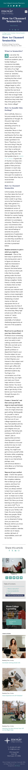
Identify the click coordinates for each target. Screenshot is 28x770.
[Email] (18, 30)
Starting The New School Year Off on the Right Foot (13, 729)
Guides (13, 33)
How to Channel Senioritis (15, 595)
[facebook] (8, 5)
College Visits (6, 33)
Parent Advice (6, 34)
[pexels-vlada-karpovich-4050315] (14, 668)
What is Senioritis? (13, 589)
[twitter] (13, 5)
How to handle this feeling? (12, 592)
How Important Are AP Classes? (12, 695)
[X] (12, 30)
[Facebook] (9, 30)
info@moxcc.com (15, 749)
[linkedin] (16, 5)
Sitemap (18, 764)
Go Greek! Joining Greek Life (11, 663)
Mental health (20, 33)
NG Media (17, 765)
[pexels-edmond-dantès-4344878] (14, 636)
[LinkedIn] (15, 30)
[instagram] (11, 5)
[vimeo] (19, 5)
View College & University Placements (14, 3)
